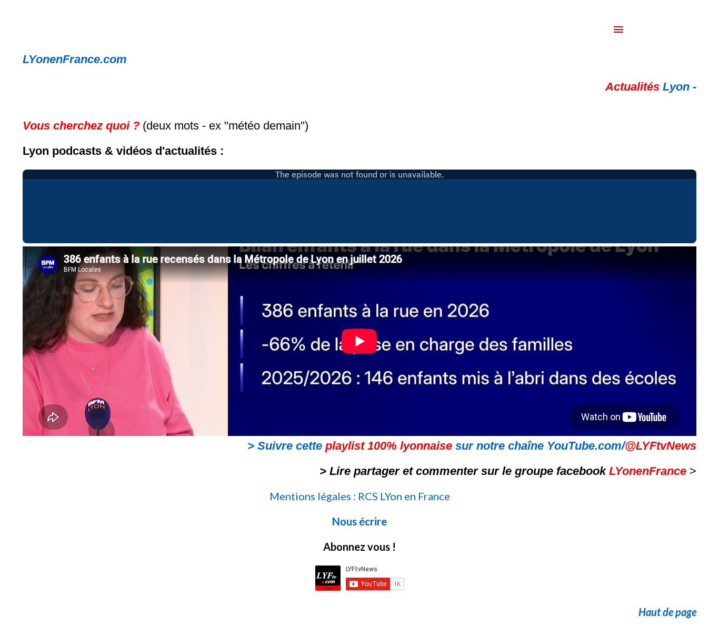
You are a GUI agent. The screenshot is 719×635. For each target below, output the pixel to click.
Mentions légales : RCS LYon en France (359, 496)
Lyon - (650, 86)
